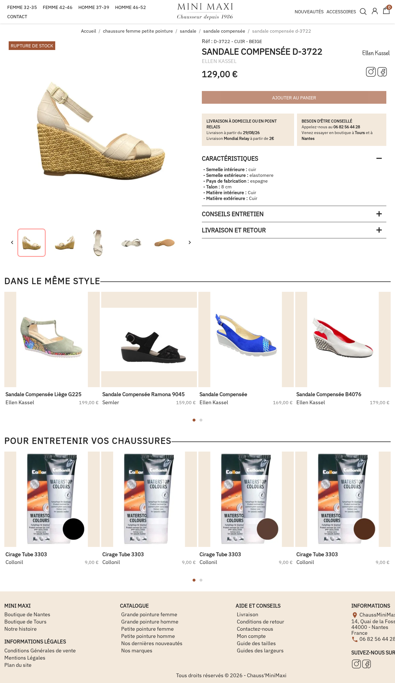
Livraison (247, 614)
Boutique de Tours (25, 621)
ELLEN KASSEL (219, 61)
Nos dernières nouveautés (151, 643)
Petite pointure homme (147, 636)
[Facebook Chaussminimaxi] (382, 71)
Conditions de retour (260, 621)
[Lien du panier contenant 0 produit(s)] (386, 13)
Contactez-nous (254, 629)
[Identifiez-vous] (374, 11)
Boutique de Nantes (27, 614)
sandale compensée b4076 (328, 394)
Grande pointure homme (149, 621)
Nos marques (136, 650)
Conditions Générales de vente (40, 650)
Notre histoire (20, 629)
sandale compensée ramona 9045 (143, 394)
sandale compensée (223, 394)
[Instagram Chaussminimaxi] (371, 71)
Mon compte (251, 636)
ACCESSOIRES (341, 11)
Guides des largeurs (260, 650)
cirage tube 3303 (26, 554)
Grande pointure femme (148, 614)
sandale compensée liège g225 (43, 394)
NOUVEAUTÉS (309, 11)
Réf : (207, 41)
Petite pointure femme (147, 629)
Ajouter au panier (294, 98)
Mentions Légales (24, 657)
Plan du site (18, 665)
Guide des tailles (256, 643)
